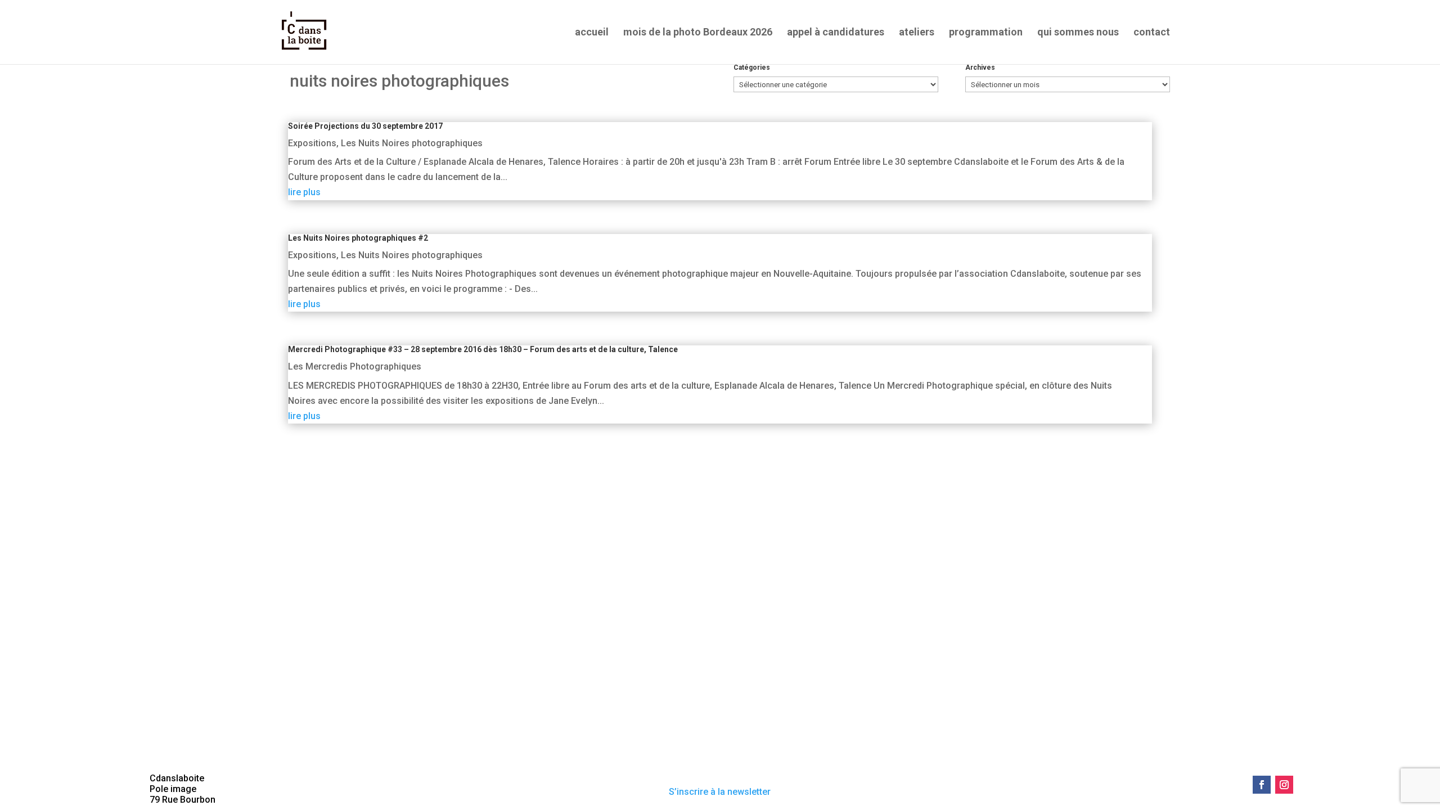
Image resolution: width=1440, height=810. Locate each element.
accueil (592, 33)
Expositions (312, 143)
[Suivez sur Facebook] (1262, 785)
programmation (986, 33)
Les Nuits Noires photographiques (412, 143)
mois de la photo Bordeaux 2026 (697, 33)
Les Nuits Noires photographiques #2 (358, 237)
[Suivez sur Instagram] (1284, 785)
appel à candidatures (835, 33)
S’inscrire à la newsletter (720, 791)
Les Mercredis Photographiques (354, 366)
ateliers (916, 33)
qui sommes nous (1078, 33)
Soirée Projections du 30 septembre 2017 (365, 126)
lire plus (304, 192)
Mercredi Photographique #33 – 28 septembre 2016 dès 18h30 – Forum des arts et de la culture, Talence (483, 349)
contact (1151, 33)
